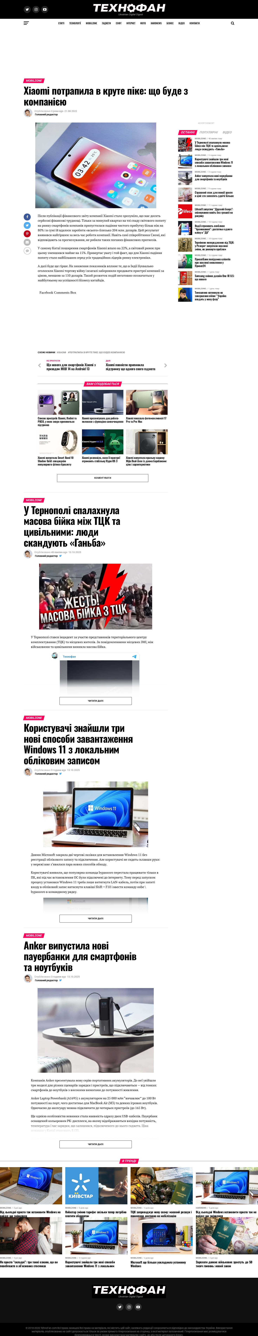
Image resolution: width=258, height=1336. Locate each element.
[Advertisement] (105, 52)
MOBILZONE (91, 23)
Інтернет (130, 23)
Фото (143, 23)
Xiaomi (62, 352)
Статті (61, 23)
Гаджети (106, 23)
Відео (181, 23)
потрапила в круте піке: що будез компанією (97, 352)
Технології (75, 23)
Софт (118, 23)
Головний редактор (46, 114)
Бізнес (170, 23)
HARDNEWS (156, 23)
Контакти (195, 23)
